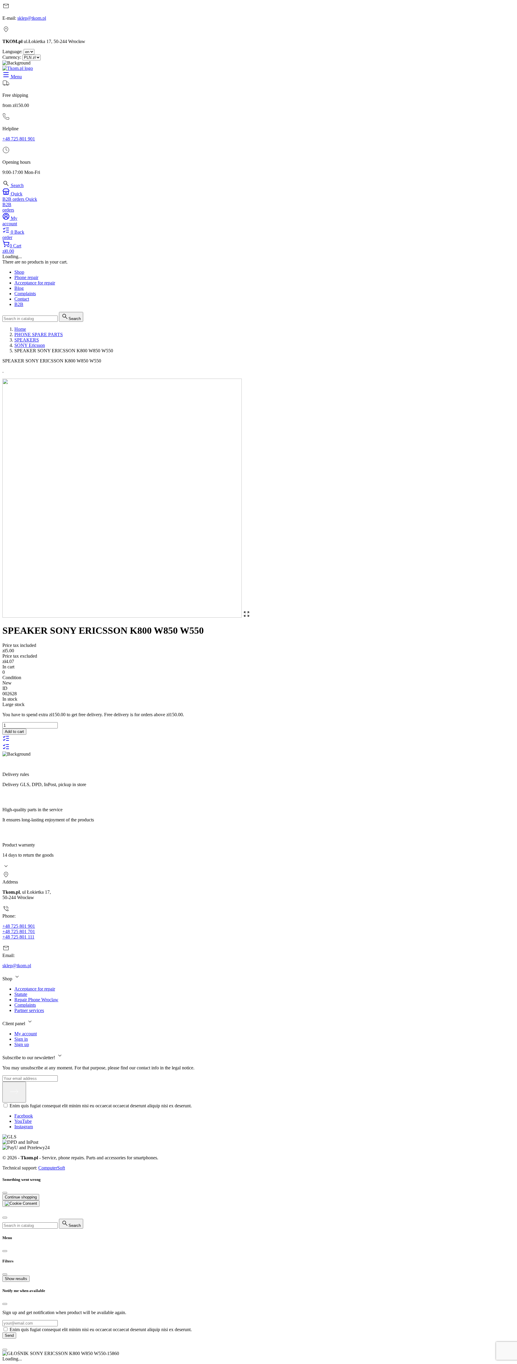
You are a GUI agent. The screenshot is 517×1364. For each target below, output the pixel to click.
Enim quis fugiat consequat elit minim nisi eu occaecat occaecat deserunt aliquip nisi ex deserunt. (101, 1105)
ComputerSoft (51, 1167)
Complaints (25, 1005)
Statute (20, 994)
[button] (13, 185)
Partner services (29, 1010)
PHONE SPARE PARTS (38, 334)
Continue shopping (21, 1197)
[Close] (4, 1193)
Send (9, 1335)
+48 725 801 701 (18, 931)
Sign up (21, 1044)
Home (20, 329)
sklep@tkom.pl (31, 18)
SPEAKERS (26, 339)
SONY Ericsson (29, 345)
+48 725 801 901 (18, 138)
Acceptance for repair (34, 988)
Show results (16, 1278)
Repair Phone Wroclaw (36, 999)
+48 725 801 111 (18, 936)
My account (25, 1033)
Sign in (21, 1039)
